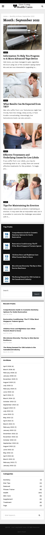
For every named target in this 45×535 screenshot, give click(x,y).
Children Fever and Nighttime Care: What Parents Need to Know (25, 256)
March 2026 (7, 369)
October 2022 (8, 440)
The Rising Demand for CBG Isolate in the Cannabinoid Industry (26, 278)
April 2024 (7, 395)
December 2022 (9, 433)
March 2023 (7, 424)
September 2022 (9, 443)
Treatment (7, 502)
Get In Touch (22, 532)
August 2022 (8, 446)
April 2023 (7, 421)
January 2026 (8, 376)
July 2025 (6, 385)
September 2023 (9, 405)
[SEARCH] (39, 515)
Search (5, 290)
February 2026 (8, 373)
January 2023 (8, 430)
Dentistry (6, 480)
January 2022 (8, 465)
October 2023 (8, 401)
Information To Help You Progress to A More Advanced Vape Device (21, 57)
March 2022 (7, 459)
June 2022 (7, 449)
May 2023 (6, 417)
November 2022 (9, 437)
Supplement (8, 499)
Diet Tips (6, 483)
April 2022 (7, 456)
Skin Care (7, 496)
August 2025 (8, 382)
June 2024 (7, 392)
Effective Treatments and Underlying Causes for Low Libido (21, 156)
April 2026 (7, 366)
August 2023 (8, 408)
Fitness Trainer (9, 489)
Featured (6, 486)
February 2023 (8, 427)
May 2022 (6, 453)
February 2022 (8, 462)
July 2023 (7, 411)
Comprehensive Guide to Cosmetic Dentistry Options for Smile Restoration (25, 234)
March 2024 (7, 398)
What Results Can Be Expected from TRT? (22, 105)
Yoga (5, 505)
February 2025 (8, 389)
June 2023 (7, 414)
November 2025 (9, 379)
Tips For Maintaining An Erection (21, 205)
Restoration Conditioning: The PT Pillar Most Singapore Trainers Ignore (26, 245)
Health (5, 52)
